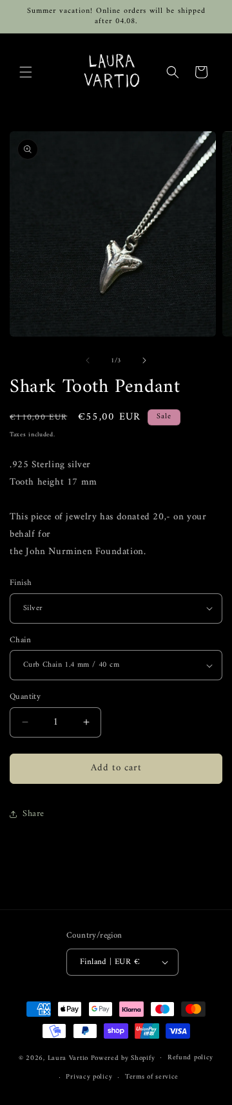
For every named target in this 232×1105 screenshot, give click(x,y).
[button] (26, 72)
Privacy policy (89, 1077)
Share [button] (33, 814)
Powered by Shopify (123, 1058)
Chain (20, 640)
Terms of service (152, 1077)
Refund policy (190, 1058)
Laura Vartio (68, 1058)
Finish (21, 583)
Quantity (25, 697)
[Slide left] (87, 360)
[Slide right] (144, 360)
